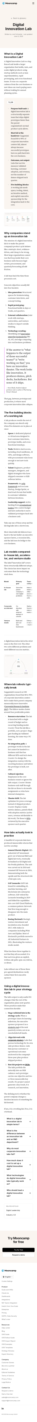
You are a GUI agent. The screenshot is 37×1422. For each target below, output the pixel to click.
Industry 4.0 (11, 1215)
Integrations (6, 1300)
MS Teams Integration (9, 1303)
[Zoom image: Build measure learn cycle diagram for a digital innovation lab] (18, 665)
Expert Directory (7, 1354)
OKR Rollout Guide (8, 1338)
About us (5, 1369)
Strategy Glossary (8, 1351)
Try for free (18, 1250)
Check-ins (5, 1293)
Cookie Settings (7, 1281)
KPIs (28, 818)
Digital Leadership (13, 1210)
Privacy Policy (7, 1379)
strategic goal (13, 1027)
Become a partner (8, 1366)
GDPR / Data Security (9, 1316)
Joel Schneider (17, 34)
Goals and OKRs (7, 1290)
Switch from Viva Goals (10, 1306)
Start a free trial (7, 1394)
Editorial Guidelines (8, 1372)
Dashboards (6, 1296)
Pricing (4, 1313)
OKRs (27, 1064)
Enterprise (5, 1309)
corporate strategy (15, 1040)
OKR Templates (7, 1348)
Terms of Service (8, 1376)
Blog (3, 1331)
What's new (6, 1319)
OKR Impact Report (8, 1341)
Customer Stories (8, 1362)
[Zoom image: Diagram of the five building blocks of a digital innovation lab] (18, 219)
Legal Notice (6, 1382)
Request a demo (18, 1255)
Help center (6, 1328)
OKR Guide (5, 1334)
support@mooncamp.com (11, 1401)
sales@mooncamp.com (10, 1397)
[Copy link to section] (1, 55)
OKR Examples (7, 1344)
